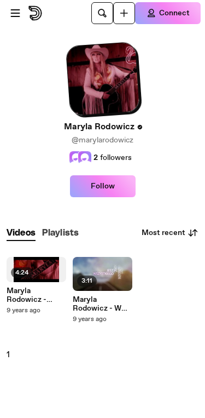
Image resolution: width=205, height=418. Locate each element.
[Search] (102, 13)
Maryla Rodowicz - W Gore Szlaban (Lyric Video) (97, 304)
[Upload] (124, 13)
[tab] (21, 233)
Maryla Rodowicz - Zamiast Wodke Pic (34, 295)
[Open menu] (15, 13)
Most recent (163, 233)
